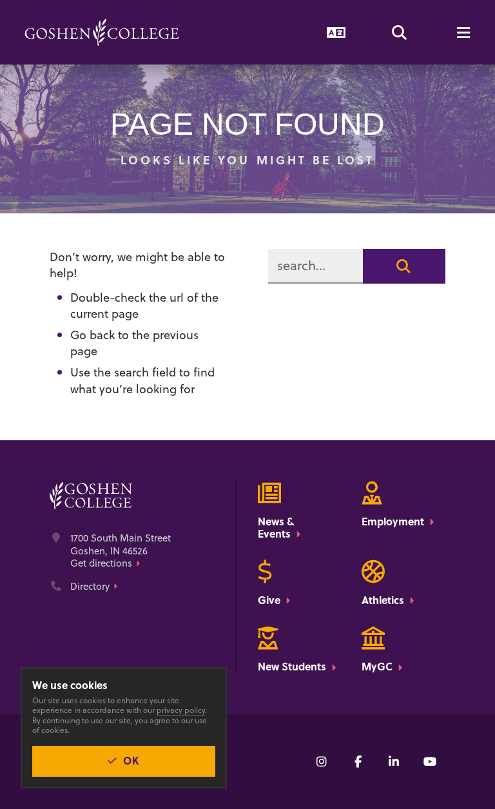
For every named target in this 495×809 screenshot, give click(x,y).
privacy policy (181, 710)
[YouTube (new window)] (429, 761)
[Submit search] (404, 266)
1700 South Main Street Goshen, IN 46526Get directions (120, 551)
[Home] (101, 32)
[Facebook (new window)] (357, 761)
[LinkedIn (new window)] (393, 761)
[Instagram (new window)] (321, 761)
